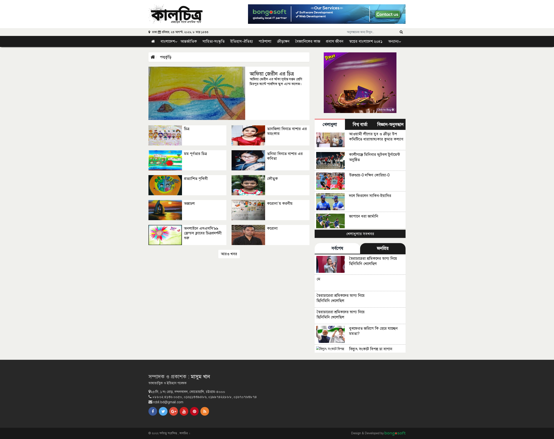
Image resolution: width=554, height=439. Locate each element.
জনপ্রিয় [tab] (383, 248)
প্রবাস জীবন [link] (334, 41)
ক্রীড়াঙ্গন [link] (283, 41)
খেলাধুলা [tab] (330, 124)
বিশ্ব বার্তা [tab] (360, 124)
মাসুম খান (200, 376)
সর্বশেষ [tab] (337, 248)
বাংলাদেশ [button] (168, 41)
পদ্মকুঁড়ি (165, 57)
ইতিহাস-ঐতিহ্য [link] (241, 41)
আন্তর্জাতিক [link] (188, 41)
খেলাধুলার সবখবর (360, 233)
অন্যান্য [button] (393, 41)
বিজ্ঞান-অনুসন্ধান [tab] (390, 124)
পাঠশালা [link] (265, 41)
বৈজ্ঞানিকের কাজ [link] (307, 41)
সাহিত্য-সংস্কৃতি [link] (214, 41)
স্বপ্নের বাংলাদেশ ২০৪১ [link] (366, 41)
